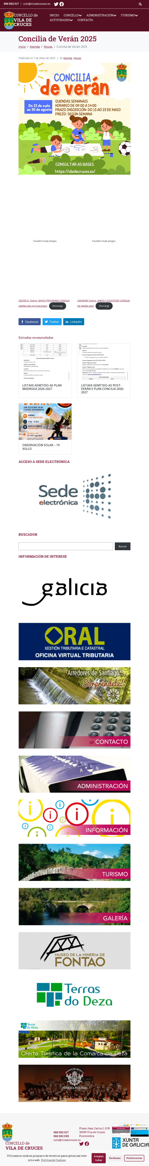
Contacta (85, 20)
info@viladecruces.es (36, 3)
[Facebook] (61, 4)
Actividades (60, 20)
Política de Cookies (53, 1160)
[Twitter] (56, 4)
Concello (71, 15)
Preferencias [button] (134, 1158)
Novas (77, 58)
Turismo (128, 15)
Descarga (58, 305)
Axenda (67, 58)
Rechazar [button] (115, 1158)
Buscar (122, 546)
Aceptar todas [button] (99, 1158)
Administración (99, 15)
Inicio (54, 15)
